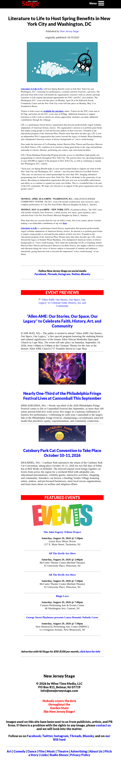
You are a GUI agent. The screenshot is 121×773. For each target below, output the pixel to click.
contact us (103, 725)
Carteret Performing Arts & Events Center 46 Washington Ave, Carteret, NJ (62, 607)
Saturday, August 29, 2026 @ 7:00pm (62, 602)
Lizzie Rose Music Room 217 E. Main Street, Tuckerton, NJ (62, 543)
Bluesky (85, 274)
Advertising (79, 751)
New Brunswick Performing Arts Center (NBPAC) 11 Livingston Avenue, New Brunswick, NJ (62, 628)
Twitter (75, 274)
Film (41, 751)
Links (44, 755)
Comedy (19, 751)
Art (9, 751)
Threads (52, 274)
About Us (95, 751)
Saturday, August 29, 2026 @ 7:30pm (62, 538)
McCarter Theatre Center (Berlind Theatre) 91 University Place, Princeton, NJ (62, 564)
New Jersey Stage (69, 31)
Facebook (40, 274)
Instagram (64, 274)
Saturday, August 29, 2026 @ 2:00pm (62, 559)
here (65, 223)
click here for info (89, 651)
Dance (31, 751)
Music (51, 751)
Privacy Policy (80, 755)
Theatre (63, 751)
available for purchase (53, 111)
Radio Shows (59, 755)
